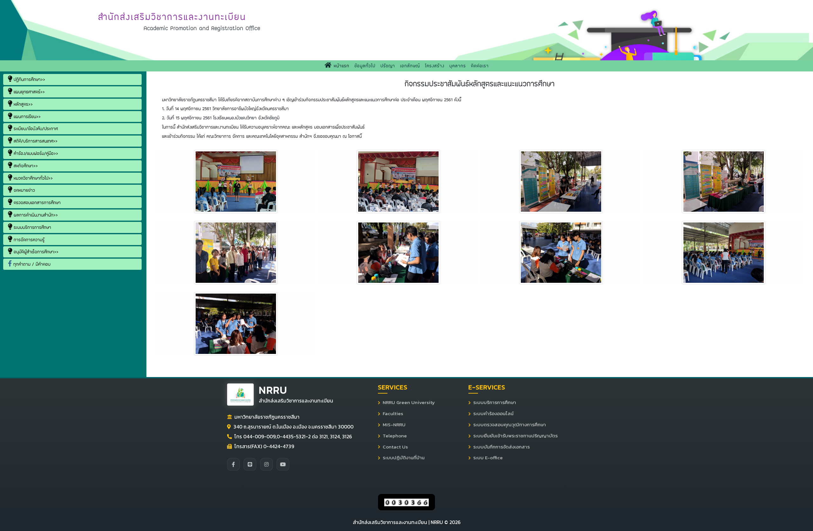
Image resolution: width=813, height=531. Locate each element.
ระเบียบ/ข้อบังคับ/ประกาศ (35, 128)
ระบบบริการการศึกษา (31, 227)
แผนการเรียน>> (26, 116)
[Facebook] (233, 464)
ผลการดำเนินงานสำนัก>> (35, 215)
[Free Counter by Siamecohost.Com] (406, 502)
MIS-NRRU (394, 424)
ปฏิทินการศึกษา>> (28, 79)
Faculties (393, 413)
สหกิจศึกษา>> (25, 166)
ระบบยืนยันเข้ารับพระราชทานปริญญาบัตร (515, 435)
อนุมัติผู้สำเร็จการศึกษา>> (35, 252)
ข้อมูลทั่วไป (364, 66)
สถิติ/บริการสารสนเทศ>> (34, 141)
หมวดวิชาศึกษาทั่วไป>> (32, 178)
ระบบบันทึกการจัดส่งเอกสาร (501, 446)
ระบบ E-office (488, 457)
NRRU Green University (409, 402)
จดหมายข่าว (23, 190)
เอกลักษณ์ (410, 66)
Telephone (395, 435)
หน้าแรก (342, 66)
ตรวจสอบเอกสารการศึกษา (36, 202)
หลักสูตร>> (22, 104)
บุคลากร (457, 66)
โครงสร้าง (434, 66)
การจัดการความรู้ (28, 239)
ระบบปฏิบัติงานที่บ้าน (404, 457)
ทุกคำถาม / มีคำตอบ (31, 264)
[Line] (250, 464)
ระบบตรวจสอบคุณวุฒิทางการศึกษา (509, 424)
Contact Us (395, 446)
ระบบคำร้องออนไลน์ (493, 413)
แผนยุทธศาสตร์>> (28, 92)
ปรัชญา (387, 66)
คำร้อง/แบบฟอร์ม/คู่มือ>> (35, 153)
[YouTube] (283, 464)
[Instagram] (266, 464)
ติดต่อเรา (480, 66)
